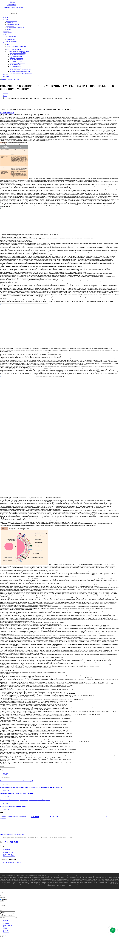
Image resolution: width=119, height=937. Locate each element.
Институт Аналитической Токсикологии (13, 817)
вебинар (75, 816)
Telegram (12, 2)
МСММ (35, 816)
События (71, 817)
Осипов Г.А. (54, 817)
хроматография (3, 818)
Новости (5, 773)
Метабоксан (41, 816)
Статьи (5, 774)
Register (3, 912)
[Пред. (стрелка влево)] (0, 936)
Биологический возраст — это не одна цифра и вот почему (17, 793)
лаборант (91, 816)
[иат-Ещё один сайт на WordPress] (13, 7)
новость (111, 816)
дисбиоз (79, 816)
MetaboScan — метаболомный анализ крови (13, 806)
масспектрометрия (97, 816)
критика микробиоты (85, 816)
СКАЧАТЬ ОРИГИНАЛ (7, 113)
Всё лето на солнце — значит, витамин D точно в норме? (16, 781)
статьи (114, 816)
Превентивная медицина (63, 816)
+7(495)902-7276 (11, 5)
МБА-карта (28, 816)
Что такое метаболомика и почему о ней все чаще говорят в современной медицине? (25, 800)
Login (2, 901)
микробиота (106, 817)
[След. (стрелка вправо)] (2, 936)
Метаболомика (47, 816)
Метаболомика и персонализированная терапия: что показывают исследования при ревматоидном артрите (31, 787)
